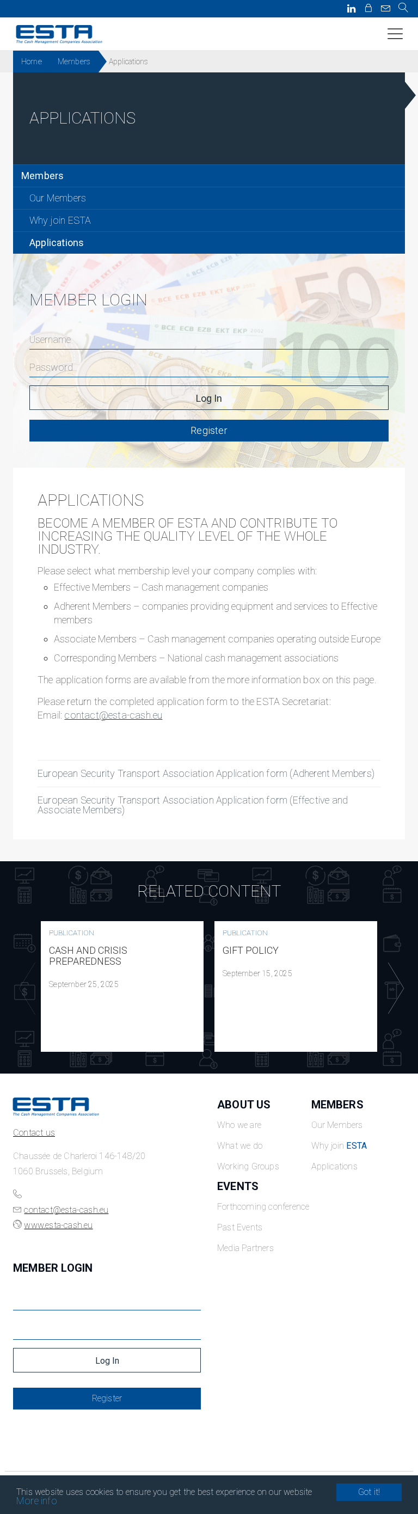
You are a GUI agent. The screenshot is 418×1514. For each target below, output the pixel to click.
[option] (122, 986)
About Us (244, 1104)
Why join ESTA (60, 220)
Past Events (239, 1227)
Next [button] (393, 988)
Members (74, 61)
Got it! (369, 1492)
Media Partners (245, 1248)
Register (209, 430)
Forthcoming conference (263, 1207)
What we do (239, 1146)
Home (31, 61)
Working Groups (248, 1166)
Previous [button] (24, 988)
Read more (122, 986)
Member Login (53, 1267)
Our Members (57, 198)
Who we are (239, 1125)
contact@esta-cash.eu (113, 715)
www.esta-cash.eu (58, 1225)
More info (36, 1500)
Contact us (34, 1132)
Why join (339, 1146)
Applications (56, 242)
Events (238, 1186)
